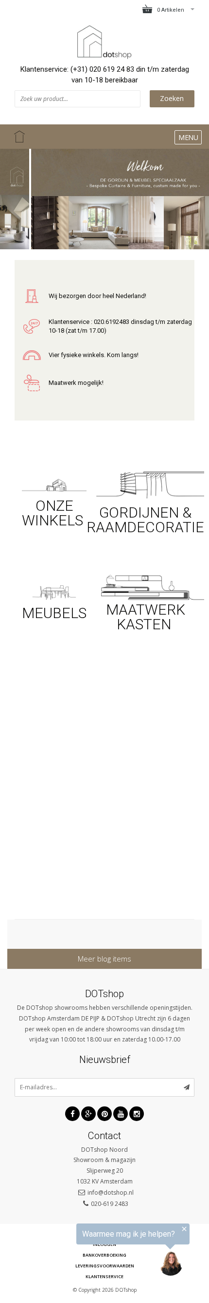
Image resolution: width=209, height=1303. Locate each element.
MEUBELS (54, 612)
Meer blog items (104, 958)
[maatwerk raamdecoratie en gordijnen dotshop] (145, 483)
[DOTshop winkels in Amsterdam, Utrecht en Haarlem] (54, 484)
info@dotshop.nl (110, 1192)
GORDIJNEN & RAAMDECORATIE (145, 520)
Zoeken (172, 98)
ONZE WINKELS (54, 513)
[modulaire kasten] (145, 586)
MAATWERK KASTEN (145, 617)
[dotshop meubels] (54, 591)
